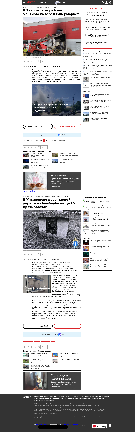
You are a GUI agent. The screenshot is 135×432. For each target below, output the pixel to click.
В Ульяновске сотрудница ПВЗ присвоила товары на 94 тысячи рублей (69, 355)
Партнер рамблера (85, 425)
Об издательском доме (41, 396)
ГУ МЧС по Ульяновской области (32, 57)
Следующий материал (53, 427)
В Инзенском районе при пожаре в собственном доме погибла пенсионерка (40, 161)
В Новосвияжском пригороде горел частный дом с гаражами (40, 166)
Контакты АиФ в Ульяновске (42, 398)
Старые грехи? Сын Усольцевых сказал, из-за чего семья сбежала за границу (100, 61)
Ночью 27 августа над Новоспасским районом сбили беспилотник (97, 28)
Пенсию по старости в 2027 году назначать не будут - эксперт (99, 265)
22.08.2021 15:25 (27, 7)
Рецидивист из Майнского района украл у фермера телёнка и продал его (40, 361)
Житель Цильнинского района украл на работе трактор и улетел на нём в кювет (40, 366)
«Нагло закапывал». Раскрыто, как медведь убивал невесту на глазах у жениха (100, 207)
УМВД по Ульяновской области (32, 250)
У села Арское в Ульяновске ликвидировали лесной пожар (69, 154)
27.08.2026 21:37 (27, 196)
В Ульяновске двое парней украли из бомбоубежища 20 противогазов (97, 43)
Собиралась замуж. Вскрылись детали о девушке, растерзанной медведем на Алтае (99, 231)
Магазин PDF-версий (77, 396)
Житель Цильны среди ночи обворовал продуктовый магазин (40, 354)
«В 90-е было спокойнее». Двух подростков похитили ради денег (100, 224)
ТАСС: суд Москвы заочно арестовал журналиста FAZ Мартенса (100, 241)
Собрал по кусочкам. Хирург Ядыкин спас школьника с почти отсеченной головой (101, 55)
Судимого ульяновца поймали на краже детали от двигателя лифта (69, 360)
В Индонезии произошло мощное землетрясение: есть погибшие (99, 113)
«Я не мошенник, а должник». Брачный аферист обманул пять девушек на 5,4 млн (97, 13)
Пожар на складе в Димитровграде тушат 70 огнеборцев (38, 155)
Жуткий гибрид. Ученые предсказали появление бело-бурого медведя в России (101, 67)
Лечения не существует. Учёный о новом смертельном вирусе (100, 78)
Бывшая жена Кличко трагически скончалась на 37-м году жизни (99, 107)
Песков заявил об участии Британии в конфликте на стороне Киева (100, 101)
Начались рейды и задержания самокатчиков (99, 119)
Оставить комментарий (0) (67, 126)
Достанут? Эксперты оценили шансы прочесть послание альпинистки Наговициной (101, 201)
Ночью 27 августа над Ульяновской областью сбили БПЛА (97, 35)
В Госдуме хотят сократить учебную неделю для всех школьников (100, 259)
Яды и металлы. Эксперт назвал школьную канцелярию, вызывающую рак (99, 213)
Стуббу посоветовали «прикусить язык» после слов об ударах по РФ (100, 247)
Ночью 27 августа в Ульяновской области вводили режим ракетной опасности (97, 21)
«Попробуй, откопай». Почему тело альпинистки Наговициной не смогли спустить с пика (100, 219)
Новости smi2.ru (29, 191)
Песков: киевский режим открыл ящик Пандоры (99, 95)
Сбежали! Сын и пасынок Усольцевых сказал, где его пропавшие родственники (101, 73)
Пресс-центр (53, 396)
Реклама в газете (64, 396)
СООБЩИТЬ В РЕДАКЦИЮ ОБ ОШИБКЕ (44, 400)
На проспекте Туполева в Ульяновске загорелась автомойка (52, 105)
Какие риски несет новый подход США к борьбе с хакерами (99, 253)
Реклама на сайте (58, 398)
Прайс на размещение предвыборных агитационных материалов (84, 398)
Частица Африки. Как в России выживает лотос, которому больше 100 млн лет (100, 85)
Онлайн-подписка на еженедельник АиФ (97, 396)
